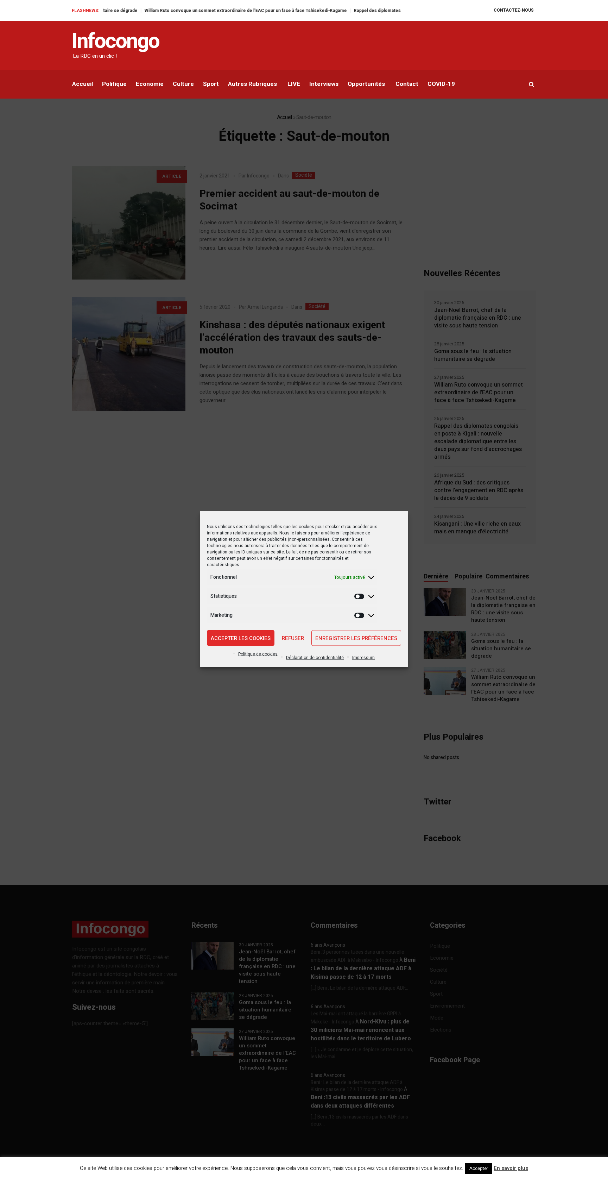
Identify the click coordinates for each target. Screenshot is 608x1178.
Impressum (363, 657)
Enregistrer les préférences (356, 638)
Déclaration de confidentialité (315, 657)
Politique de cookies (258, 654)
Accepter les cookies (241, 638)
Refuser (293, 638)
